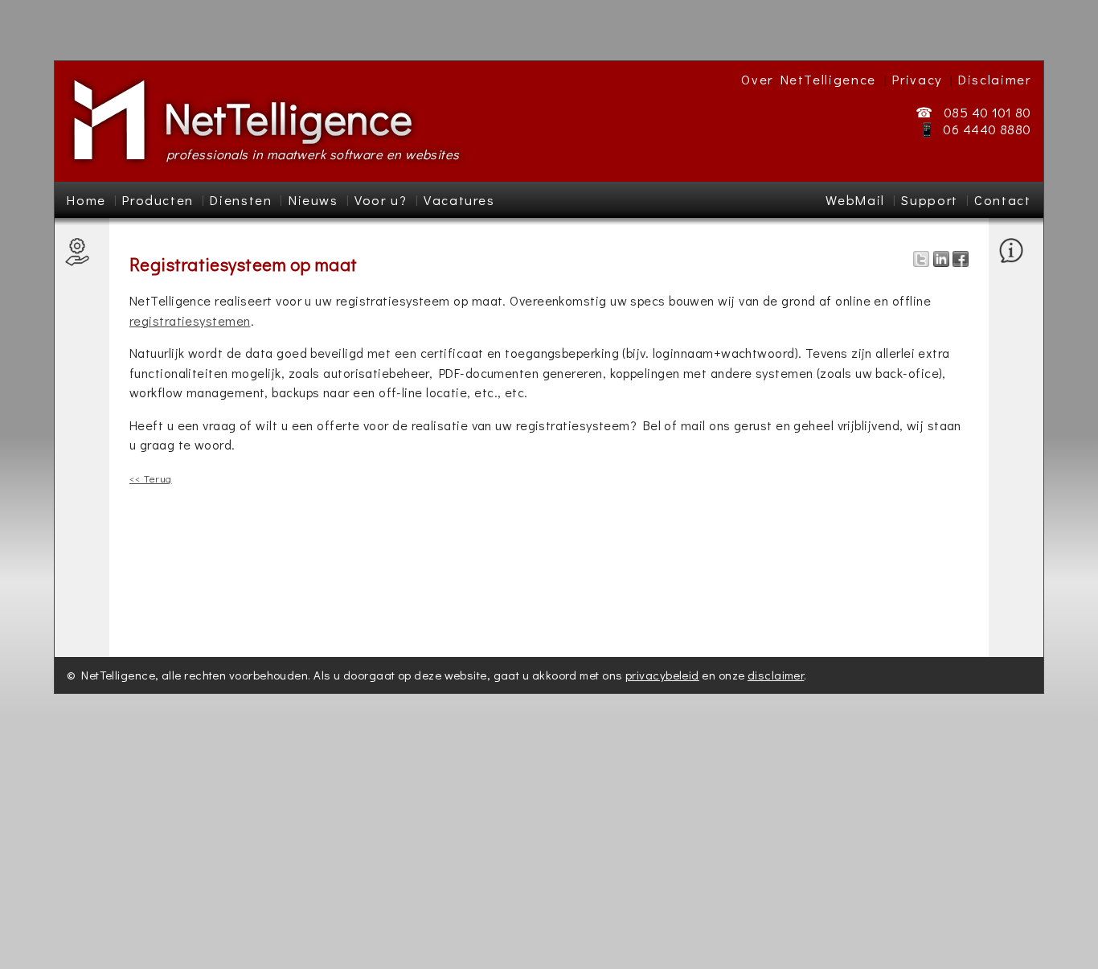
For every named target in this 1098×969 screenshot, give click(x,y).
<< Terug (150, 478)
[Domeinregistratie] (81, 556)
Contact (1002, 199)
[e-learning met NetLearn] (81, 302)
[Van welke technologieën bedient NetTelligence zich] (1015, 284)
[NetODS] (81, 284)
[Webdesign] (81, 537)
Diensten (241, 199)
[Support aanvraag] (1015, 438)
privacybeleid (662, 675)
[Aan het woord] (1015, 392)
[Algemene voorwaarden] (1015, 565)
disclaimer (776, 675)
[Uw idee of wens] (1015, 510)
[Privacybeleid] (1015, 592)
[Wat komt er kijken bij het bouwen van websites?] (81, 474)
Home (86, 199)
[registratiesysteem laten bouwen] (81, 411)
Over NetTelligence (808, 79)
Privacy (917, 79)
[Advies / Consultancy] (81, 592)
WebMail (855, 199)
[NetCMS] (81, 266)
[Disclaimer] (1015, 610)
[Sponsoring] (1015, 320)
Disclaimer (994, 79)
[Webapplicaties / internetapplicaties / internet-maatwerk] (81, 446)
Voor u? (381, 199)
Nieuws (313, 199)
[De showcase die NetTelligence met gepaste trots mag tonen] (1015, 302)
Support (929, 199)
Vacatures (459, 199)
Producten (158, 199)
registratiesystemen (190, 320)
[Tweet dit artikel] (921, 261)
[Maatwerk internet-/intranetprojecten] (81, 365)
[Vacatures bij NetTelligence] (1015, 338)
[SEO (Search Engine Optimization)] (81, 510)
